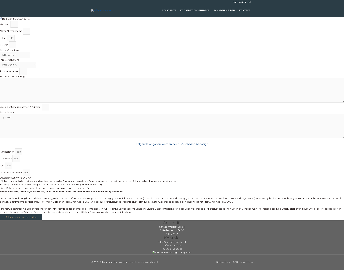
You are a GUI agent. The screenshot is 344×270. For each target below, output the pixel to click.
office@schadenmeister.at (172, 242)
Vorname (5, 24)
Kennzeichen (7, 152)
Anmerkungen (8, 112)
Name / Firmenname (11, 31)
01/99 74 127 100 (172, 245)
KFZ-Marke (6, 158)
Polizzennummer (9, 71)
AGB (235, 262)
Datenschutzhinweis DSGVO (15, 178)
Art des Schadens (9, 50)
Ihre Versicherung (9, 60)
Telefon (4, 45)
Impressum (246, 262)
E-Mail (3, 38)
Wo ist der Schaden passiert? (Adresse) (21, 107)
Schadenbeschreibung (12, 76)
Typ (2, 165)
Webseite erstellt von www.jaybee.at (138, 262)
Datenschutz (223, 262)
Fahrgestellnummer (11, 172)
